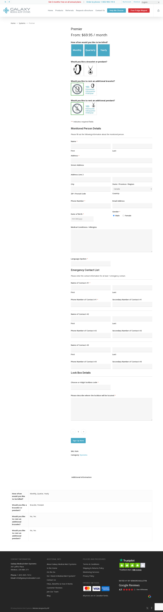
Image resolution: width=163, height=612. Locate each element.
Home (13, 23)
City (72, 184)
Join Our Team (52, 591)
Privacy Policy (88, 576)
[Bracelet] (77, 70)
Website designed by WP (41, 608)
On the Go (51, 572)
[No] (77, 89)
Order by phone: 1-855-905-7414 (100, 2)
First (73, 151)
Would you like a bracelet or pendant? (89, 61)
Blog (48, 595)
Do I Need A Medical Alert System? (61, 576)
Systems (22, 23)
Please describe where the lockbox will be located (93, 395)
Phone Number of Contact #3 (84, 361)
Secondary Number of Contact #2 (127, 330)
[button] (77, 50)
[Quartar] (90, 50)
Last (114, 151)
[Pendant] (90, 70)
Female (128, 215)
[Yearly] (104, 50)
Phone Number (78, 201)
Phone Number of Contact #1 (84, 299)
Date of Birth (77, 214)
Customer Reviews (54, 588)
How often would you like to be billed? (89, 42)
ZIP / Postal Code (78, 193)
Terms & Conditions (91, 564)
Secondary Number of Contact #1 (127, 299)
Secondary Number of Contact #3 (127, 361)
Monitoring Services (91, 572)
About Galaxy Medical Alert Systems (61, 564)
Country (115, 193)
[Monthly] (77, 50)
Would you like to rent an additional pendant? (93, 100)
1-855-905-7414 (24, 575)
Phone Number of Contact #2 (84, 330)
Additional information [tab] (81, 477)
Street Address (77, 165)
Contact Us (51, 580)
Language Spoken (79, 259)
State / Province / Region (123, 184)
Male (117, 215)
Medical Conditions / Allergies (84, 227)
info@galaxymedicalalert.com (28, 578)
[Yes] (90, 89)
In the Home (52, 568)
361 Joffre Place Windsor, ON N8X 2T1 (23, 566)
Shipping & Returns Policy (93, 568)
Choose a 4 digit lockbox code (84, 382)
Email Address (118, 201)
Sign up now (78, 440)
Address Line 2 (77, 174)
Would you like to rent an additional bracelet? (93, 81)
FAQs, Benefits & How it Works (60, 584)
